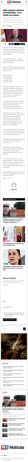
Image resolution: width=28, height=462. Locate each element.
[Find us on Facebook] (1, 455)
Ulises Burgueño (7, 412)
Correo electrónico (7, 307)
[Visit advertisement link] (14, 346)
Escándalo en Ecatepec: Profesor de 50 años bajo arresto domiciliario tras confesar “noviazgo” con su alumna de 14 (13, 220)
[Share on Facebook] (11, 44)
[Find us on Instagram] (6, 455)
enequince (9, 459)
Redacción (9, 26)
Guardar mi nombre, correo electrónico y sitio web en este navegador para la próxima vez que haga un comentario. (14, 314)
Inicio (4, 7)
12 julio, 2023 (16, 26)
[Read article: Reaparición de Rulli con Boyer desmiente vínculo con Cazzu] (4, 420)
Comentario (6, 285)
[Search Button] (26, 2)
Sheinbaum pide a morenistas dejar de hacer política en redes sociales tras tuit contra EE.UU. (13, 268)
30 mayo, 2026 (6, 224)
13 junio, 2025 (6, 271)
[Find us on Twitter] (3, 455)
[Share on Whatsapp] (22, 44)
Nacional (7, 7)
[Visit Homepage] (14, 2)
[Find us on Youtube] (4, 455)
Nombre (5, 301)
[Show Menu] (1, 2)
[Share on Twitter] (16, 44)
